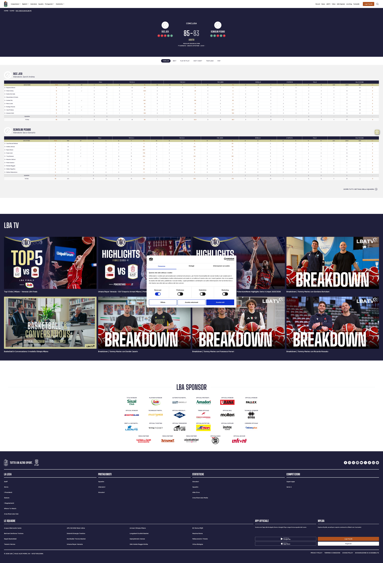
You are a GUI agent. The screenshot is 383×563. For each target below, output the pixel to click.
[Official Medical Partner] (179, 415)
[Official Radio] (215, 440)
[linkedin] (357, 462)
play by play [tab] (185, 61)
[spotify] (377, 462)
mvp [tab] (219, 61)
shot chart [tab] (197, 61)
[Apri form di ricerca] (377, 4)
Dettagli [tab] (191, 266)
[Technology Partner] (155, 415)
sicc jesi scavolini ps (23, 11)
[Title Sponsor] (131, 402)
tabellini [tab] (166, 61)
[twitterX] (365, 462)
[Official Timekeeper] (179, 427)
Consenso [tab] (161, 266)
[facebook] (345, 462)
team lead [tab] (210, 61)
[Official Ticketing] (155, 427)
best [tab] (174, 61)
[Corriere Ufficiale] (251, 427)
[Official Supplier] (227, 427)
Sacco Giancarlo (29, 133)
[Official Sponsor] (227, 402)
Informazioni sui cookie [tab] (221, 266)
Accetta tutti (220, 302)
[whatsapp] (373, 462)
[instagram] (349, 462)
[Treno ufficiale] (203, 415)
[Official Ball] (227, 415)
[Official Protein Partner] (203, 402)
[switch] (180, 294)
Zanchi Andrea (29, 77)
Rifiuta (163, 302)
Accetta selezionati (191, 302)
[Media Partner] (143, 440)
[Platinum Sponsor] (155, 402)
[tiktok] (369, 462)
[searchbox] (191, 2)
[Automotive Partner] (179, 402)
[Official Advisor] (239, 440)
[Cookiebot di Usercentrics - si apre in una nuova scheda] (225, 259)
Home (6, 11)
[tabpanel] (191, 131)
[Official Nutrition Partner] (203, 427)
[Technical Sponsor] (251, 415)
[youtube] (361, 462)
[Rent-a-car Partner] (131, 427)
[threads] (353, 462)
